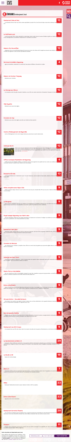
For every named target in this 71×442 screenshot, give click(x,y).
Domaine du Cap (9, 118)
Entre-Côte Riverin (10, 397)
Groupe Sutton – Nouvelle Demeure (15, 299)
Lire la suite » (25, 151)
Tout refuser (48, 435)
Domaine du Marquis (10, 243)
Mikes (5, 383)
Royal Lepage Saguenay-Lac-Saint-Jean (16, 215)
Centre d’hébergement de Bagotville (15, 132)
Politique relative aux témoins (15, 439)
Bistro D (6, 369)
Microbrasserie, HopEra (11, 313)
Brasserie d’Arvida (9, 174)
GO (69, 16)
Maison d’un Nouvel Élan (11, 48)
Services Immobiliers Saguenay (13, 62)
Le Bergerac (8, 201)
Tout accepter (62, 436)
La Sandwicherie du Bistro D (13, 341)
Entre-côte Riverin (10, 285)
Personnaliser (36, 435)
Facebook (59, 2)
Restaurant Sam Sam (10, 229)
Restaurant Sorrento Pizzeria (13, 411)
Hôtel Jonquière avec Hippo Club (14, 188)
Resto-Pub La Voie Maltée (12, 271)
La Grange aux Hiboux (11, 90)
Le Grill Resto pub (9, 34)
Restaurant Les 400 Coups (12, 327)
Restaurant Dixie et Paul (11, 20)
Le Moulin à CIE (8, 355)
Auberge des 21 (8, 146)
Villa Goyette (8, 104)
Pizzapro (6, 424)
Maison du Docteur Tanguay (13, 76)
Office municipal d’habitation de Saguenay (17, 160)
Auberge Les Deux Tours (11, 257)
